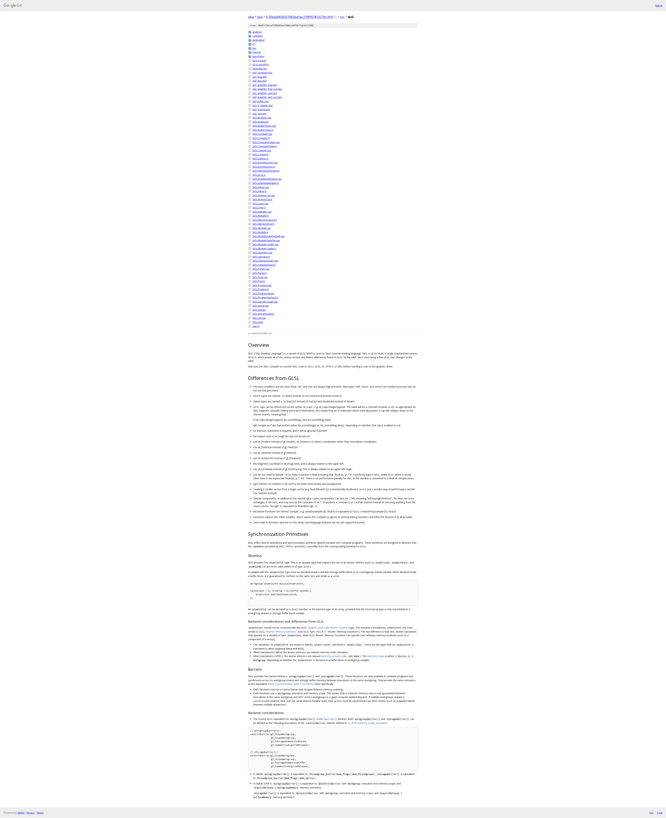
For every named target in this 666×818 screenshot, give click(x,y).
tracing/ (256, 52)
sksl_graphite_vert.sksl (264, 93)
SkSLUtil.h (257, 322)
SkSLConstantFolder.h (264, 146)
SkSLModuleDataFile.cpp (266, 240)
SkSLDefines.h (260, 158)
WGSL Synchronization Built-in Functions (290, 684)
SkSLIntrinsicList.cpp (263, 195)
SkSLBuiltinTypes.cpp (264, 125)
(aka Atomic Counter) (328, 627)
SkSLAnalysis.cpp (261, 117)
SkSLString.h (259, 310)
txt (651, 812)
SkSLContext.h (260, 154)
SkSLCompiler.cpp (262, 134)
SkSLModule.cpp (261, 228)
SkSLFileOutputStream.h (265, 170)
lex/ (254, 48)
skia (251, 17)
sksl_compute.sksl (262, 72)
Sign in (659, 5)
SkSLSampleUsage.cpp (265, 301)
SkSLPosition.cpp (261, 285)
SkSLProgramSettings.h (265, 297)
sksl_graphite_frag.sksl (264, 85)
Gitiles (21, 812)
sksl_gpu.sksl (259, 80)
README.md (259, 68)
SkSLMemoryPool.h (263, 224)
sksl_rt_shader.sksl (262, 105)
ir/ (253, 44)
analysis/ (257, 32)
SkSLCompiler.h (261, 138)
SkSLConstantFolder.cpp (266, 142)
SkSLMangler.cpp (261, 211)
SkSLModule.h (260, 232)
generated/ (258, 40)
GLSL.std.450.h (260, 64)
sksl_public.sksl (260, 101)
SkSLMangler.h (260, 215)
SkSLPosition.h (260, 289)
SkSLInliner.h (259, 191)
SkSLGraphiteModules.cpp (266, 179)
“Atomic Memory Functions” (281, 631)
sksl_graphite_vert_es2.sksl (267, 97)
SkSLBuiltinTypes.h (262, 130)
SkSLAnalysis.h (260, 121)
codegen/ (257, 36)
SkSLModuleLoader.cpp (265, 244)
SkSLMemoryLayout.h (264, 220)
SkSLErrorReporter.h (263, 166)
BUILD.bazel (259, 60)
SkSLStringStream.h (263, 313)
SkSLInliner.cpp (260, 187)
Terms (40, 812)
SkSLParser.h (259, 273)
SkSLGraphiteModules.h (265, 183)
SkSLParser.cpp (261, 269)
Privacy (30, 812)
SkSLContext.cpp (261, 150)
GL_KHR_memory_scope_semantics (367, 723)
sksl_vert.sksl (259, 113)
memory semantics (332, 656)
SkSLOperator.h (261, 256)
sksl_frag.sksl (259, 76)
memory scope (375, 656)
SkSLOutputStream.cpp (265, 260)
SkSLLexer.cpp (260, 203)
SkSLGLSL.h (259, 175)
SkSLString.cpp (260, 305)
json (660, 812)
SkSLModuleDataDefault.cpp (268, 236)
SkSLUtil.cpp (259, 318)
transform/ (258, 56)
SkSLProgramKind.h (263, 293)
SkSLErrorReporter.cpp (265, 162)
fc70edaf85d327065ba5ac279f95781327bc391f (300, 17)
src (342, 17)
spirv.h (255, 326)
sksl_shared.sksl (261, 109)
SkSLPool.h (258, 281)
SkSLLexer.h (259, 207)
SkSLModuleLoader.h (264, 248)
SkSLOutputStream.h (264, 265)
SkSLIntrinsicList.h (262, 199)
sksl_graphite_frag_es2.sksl (267, 89)
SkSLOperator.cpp (262, 252)
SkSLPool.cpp (259, 277)
